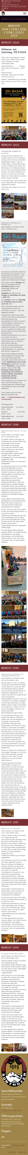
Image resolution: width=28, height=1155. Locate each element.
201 (13, 29)
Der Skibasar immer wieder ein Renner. (12, 953)
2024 (14, 36)
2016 (23, 29)
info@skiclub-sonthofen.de (11, 1)
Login (8, 1147)
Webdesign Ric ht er (18, 1145)
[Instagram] (2, 10)
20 (3, 29)
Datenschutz (22, 1152)
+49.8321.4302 (6, 3)
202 (17, 32)
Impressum (11, 1152)
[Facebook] (3, 10)
